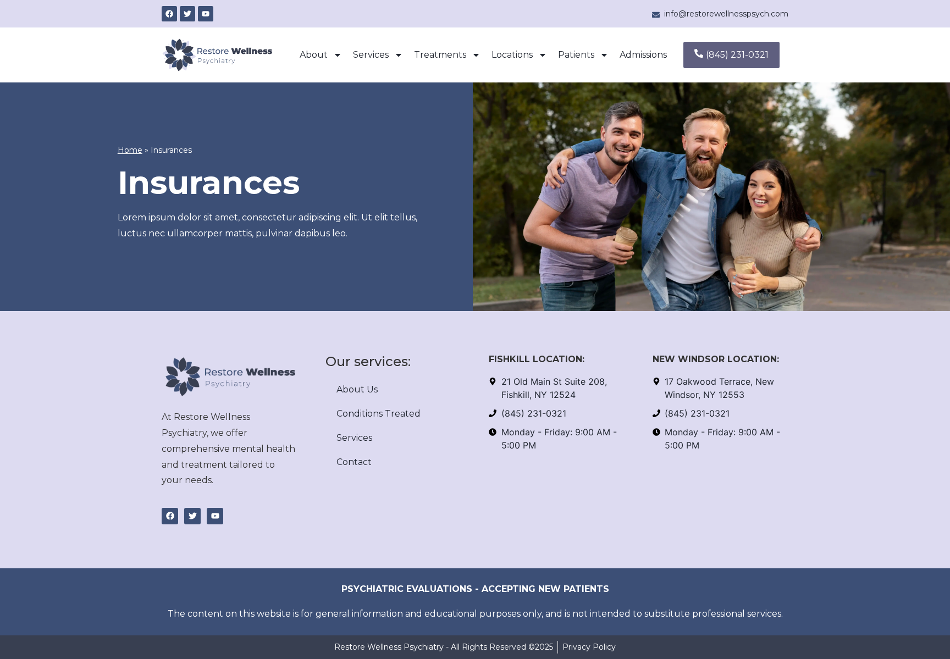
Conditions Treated (378, 413)
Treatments (440, 54)
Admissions (643, 54)
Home (130, 150)
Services (371, 54)
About (314, 54)
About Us (357, 389)
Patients (576, 54)
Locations (512, 54)
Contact (354, 462)
